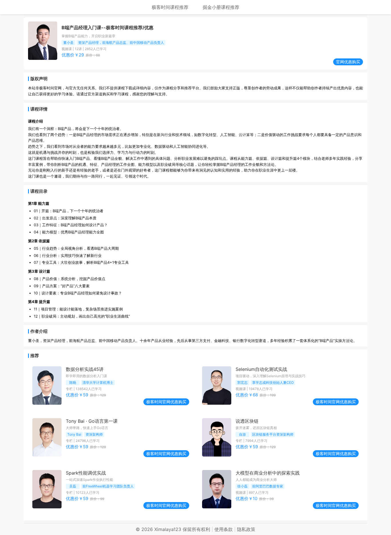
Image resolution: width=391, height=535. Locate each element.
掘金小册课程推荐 (221, 7)
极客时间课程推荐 (170, 7)
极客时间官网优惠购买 (166, 401)
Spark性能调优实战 (86, 473)
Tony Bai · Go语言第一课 (92, 421)
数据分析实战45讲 (85, 369)
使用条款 (223, 529)
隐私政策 (246, 529)
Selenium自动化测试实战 (261, 369)
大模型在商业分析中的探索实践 (268, 473)
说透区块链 (247, 421)
